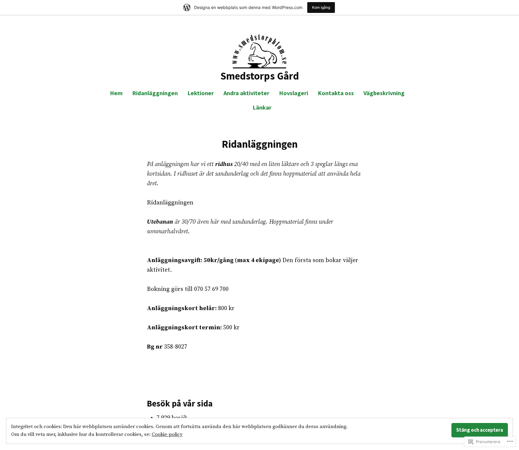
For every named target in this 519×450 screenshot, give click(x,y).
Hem (116, 93)
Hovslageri (293, 93)
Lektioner (200, 93)
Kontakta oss (336, 93)
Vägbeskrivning (384, 93)
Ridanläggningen (155, 93)
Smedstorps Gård (259, 75)
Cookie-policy (167, 434)
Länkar (262, 107)
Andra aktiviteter (246, 93)
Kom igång (321, 7)
